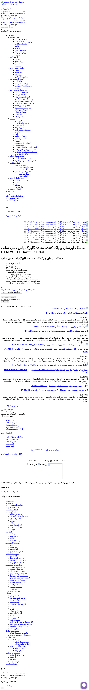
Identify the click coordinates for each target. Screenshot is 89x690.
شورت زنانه (19, 127)
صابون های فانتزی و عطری (25, 160)
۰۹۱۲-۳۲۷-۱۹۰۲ (12, 200)
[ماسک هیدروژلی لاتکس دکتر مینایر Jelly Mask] (69, 308)
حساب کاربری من (12, 439)
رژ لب (17, 59)
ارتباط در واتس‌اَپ (52, 450)
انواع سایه (18, 75)
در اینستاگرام (6, 454)
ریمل (17, 70)
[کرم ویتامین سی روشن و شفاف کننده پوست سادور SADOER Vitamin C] (59, 386)
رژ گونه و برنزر (20, 53)
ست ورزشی (19, 145)
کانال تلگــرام (16, 454)
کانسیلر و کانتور (21, 44)
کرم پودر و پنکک (21, 39)
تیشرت (17, 132)
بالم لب (18, 64)
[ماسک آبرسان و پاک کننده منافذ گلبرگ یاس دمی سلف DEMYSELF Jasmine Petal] (56, 222)
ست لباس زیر (20, 121)
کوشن (17, 55)
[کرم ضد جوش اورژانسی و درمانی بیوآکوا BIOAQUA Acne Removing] (60, 326)
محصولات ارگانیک (17, 156)
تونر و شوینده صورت (23, 108)
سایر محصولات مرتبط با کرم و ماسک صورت (18, 289)
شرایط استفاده (11, 422)
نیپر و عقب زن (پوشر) (23, 86)
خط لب (18, 66)
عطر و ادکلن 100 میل (23, 171)
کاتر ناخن (18, 81)
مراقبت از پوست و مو (18, 90)
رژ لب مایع (19, 61)
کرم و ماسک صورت (22, 92)
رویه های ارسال (12, 425)
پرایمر (17, 46)
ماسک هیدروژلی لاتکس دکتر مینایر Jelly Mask (67, 313)
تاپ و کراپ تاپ (21, 138)
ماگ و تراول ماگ (21, 154)
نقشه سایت (10, 446)
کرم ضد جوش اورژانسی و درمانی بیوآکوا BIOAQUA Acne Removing (56, 331)
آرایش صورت (15, 37)
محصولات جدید (11, 442)
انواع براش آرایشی (22, 180)
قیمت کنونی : (11, 292)
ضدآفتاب (18, 114)
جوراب (17, 141)
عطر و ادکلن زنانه (26, 167)
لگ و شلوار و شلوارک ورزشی (26, 147)
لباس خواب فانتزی (22, 123)
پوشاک (12, 119)
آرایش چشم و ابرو (17, 68)
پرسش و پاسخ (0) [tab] (12, 405)
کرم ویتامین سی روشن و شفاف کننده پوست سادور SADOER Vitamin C (54, 390)
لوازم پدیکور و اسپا (22, 83)
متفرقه (17, 185)
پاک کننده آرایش (21, 50)
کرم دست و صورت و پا (24, 101)
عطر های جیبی (20, 165)
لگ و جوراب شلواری (22, 130)
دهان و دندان (19, 116)
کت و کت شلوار (21, 136)
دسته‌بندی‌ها (10, 35)
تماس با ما (10, 193)
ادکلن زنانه (23, 176)
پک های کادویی (15, 189)
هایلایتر (17, 48)
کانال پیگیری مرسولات (14, 429)
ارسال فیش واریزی (13, 198)
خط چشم (18, 72)
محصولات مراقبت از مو (24, 99)
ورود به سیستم (7, 686)
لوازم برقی (19, 187)
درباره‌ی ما (10, 191)
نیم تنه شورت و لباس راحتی (25, 149)
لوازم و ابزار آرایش (17, 178)
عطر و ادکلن (15, 163)
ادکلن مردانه (24, 174)
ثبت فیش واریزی (12, 427)
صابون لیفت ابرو (21, 77)
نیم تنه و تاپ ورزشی (23, 143)
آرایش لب (14, 57)
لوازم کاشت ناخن (17, 79)
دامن (17, 134)
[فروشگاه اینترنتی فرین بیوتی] (13, 2)
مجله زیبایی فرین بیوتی (14, 196)
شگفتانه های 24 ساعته (14, 437)
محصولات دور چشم (22, 105)
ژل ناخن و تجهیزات (22, 88)
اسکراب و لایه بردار (22, 97)
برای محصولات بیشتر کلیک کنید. (13, 13)
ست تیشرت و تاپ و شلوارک (26, 152)
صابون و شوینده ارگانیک (24, 158)
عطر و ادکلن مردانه (27, 169)
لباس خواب (19, 125)
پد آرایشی (18, 182)
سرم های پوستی (21, 94)
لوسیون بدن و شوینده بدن (24, 103)
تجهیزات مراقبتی (21, 110)
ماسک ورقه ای (20, 112)
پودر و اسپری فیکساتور (23, 42)
